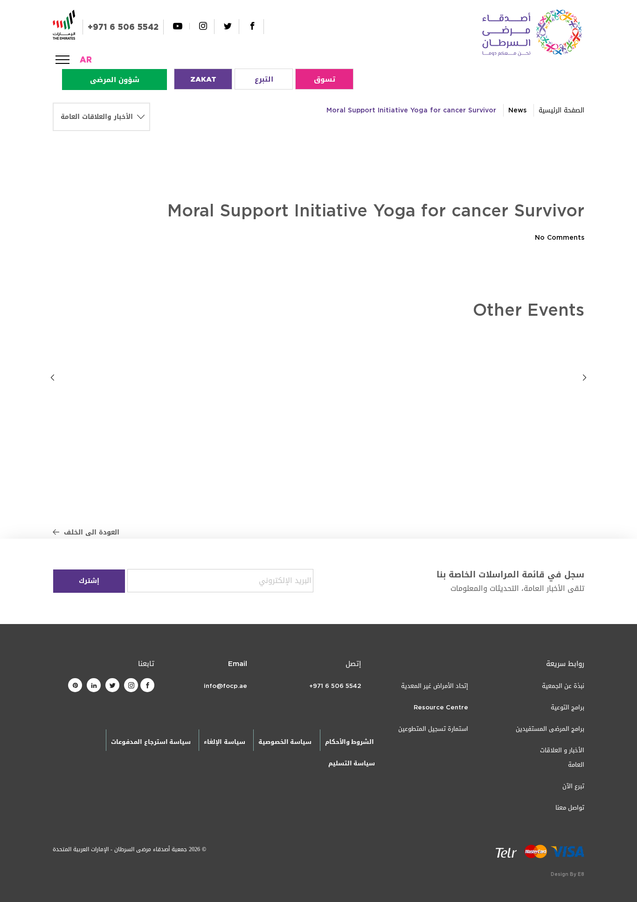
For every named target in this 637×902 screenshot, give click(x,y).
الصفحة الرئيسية (561, 110)
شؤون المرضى (114, 79)
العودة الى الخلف (91, 532)
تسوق (324, 79)
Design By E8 (567, 874)
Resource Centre (441, 707)
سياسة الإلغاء (224, 742)
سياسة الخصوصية (285, 742)
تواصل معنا (569, 807)
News (517, 110)
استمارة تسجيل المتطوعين (433, 729)
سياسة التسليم (351, 763)
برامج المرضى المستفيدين (550, 729)
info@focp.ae (225, 686)
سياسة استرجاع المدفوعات (151, 742)
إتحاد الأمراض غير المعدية (434, 686)
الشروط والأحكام (349, 742)
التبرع (264, 79)
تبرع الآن (573, 786)
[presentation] (52, 377)
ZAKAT (203, 79)
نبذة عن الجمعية (563, 686)
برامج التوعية (567, 707)
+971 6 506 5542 (123, 27)
